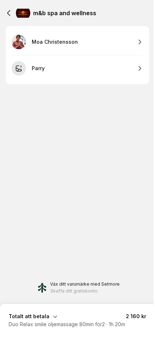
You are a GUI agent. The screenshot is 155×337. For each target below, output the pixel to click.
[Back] (8, 13)
